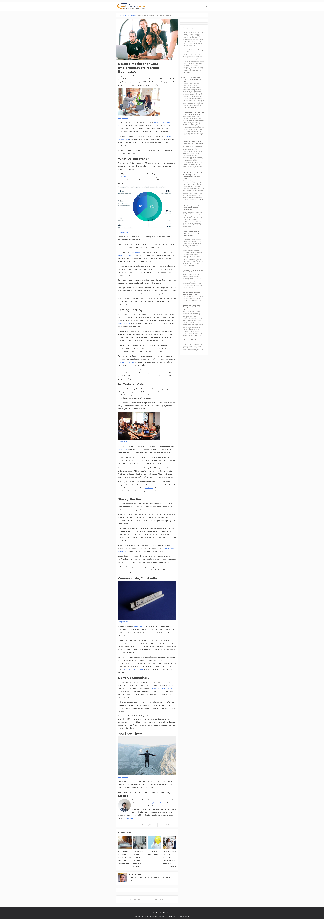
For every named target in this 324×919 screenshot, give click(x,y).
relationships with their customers (162, 688)
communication (139, 626)
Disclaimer (156, 912)
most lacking (149, 488)
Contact (205, 6)
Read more (186, 73)
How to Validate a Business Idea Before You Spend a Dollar (193, 113)
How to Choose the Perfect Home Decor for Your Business (193, 143)
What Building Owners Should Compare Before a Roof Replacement (192, 208)
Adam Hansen (126, 825)
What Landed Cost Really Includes (191, 341)
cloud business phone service (151, 803)
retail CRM (122, 177)
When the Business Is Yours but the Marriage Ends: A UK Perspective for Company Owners (193, 175)
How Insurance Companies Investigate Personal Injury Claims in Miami (191, 233)
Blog (189, 6)
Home (185, 6)
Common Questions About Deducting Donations (191, 293)
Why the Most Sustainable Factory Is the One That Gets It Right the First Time (193, 307)
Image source (123, 118)
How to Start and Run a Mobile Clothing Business (193, 271)
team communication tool (133, 669)
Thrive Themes (170, 916)
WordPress (186, 916)
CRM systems (135, 252)
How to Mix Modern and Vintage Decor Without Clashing (193, 51)
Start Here (192, 6)
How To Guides (167, 825)
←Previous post (136, 899)
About (196, 6)
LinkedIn (129, 818)
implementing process (126, 362)
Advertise (201, 6)
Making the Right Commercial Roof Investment (192, 29)
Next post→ (158, 899)
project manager (124, 324)
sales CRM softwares (125, 255)
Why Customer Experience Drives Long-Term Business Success (192, 79)
